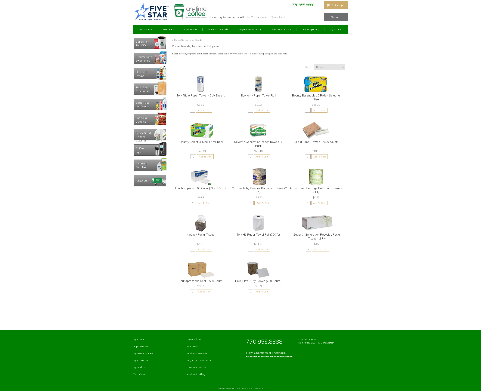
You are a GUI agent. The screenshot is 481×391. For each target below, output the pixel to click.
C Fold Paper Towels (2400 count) (316, 142)
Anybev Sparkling (310, 29)
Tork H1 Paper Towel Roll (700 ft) (258, 234)
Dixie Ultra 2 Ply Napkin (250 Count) (258, 281)
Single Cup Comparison (250, 29)
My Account (336, 29)
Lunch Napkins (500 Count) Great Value (200, 188)
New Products (146, 29)
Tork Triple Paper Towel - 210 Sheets (201, 95)
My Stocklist (139, 367)
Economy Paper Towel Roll (258, 95)
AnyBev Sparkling (196, 374)
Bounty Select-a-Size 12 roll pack (201, 142)
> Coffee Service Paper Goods (187, 39)
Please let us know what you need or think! (269, 356)
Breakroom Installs (281, 29)
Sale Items (168, 29)
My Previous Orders (143, 353)
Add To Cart (204, 110)
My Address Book (142, 360)
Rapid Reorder (190, 29)
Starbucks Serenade (218, 29)
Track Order (139, 374)
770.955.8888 (303, 5)
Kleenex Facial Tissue (201, 234)
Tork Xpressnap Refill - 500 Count (200, 281)
